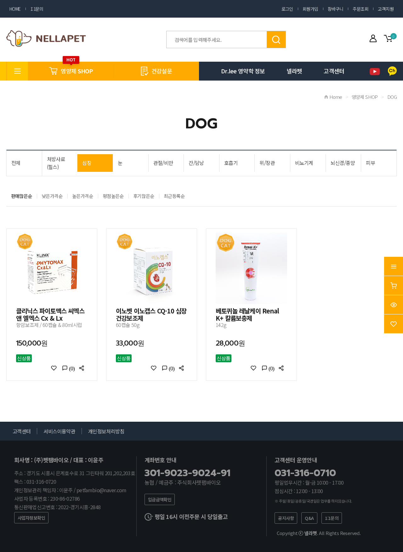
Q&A (309, 518)
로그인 (287, 9)
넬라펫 (294, 71)
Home (335, 96)
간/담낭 (196, 162)
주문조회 (360, 9)
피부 (370, 162)
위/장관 (267, 162)
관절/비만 (163, 162)
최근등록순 (174, 196)
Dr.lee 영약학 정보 (243, 71)
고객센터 (334, 71)
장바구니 (335, 9)
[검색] (276, 39)
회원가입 (310, 9)
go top (390, 539)
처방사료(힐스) (56, 163)
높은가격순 (82, 196)
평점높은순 (113, 196)
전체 (15, 162)
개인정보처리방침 (106, 431)
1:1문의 (36, 9)
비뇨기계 (304, 162)
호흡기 (231, 162)
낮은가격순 (52, 196)
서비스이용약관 (59, 431)
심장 (86, 162)
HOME (15, 9)
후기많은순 (143, 196)
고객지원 (386, 9)
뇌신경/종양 (343, 162)
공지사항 (286, 518)
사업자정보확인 (31, 518)
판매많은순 (21, 196)
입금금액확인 (160, 499)
